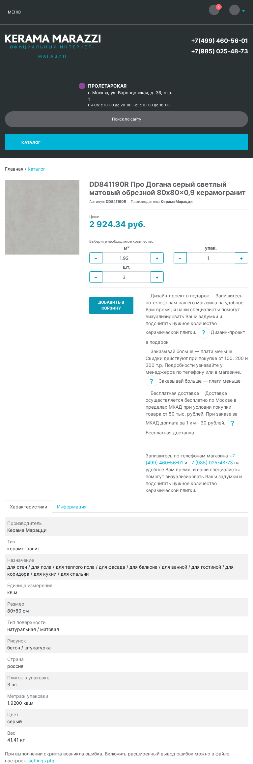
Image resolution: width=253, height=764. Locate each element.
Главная (14, 169)
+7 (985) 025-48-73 (210, 462)
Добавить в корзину (111, 305)
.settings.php (41, 760)
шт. (126, 267)
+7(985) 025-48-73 (219, 51)
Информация (72, 506)
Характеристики (28, 506)
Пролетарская (107, 86)
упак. (211, 248)
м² (126, 248)
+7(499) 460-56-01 (219, 40)
